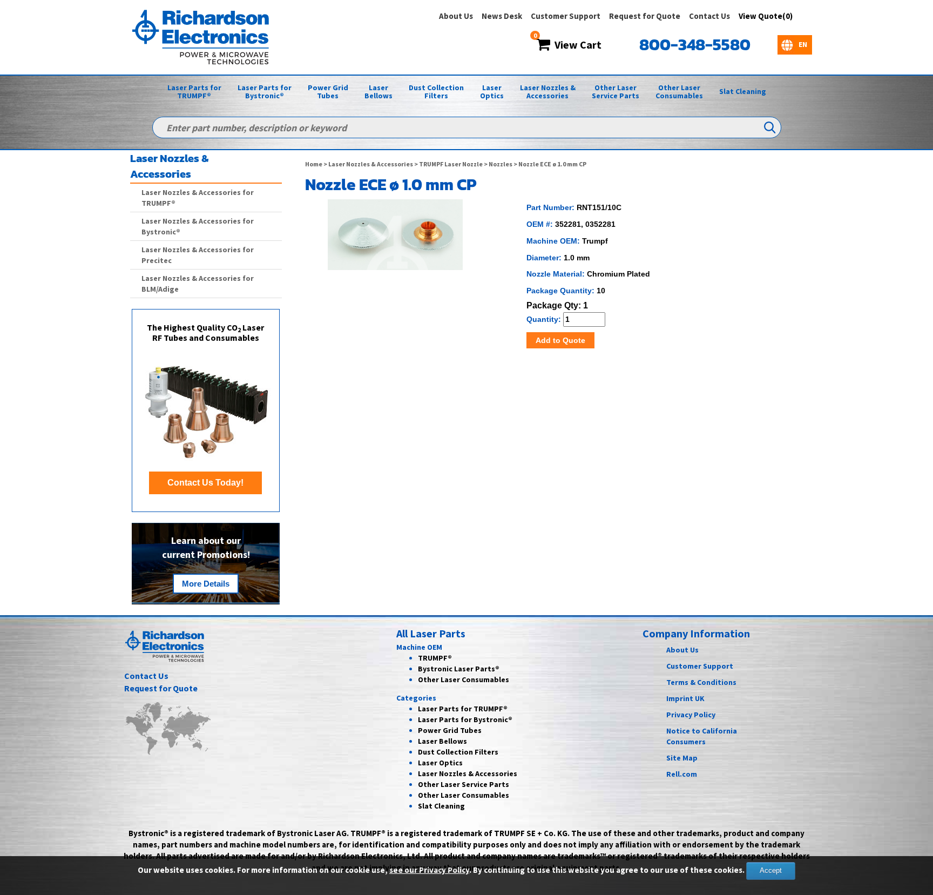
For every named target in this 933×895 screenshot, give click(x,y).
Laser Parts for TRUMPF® (194, 91)
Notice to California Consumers (701, 736)
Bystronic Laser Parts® (458, 669)
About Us (456, 16)
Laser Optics (492, 91)
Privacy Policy (690, 714)
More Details (205, 583)
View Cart (575, 44)
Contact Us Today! (205, 482)
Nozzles (500, 164)
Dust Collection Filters (436, 91)
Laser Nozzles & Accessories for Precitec (197, 255)
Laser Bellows (378, 91)
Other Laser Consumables (679, 91)
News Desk (502, 16)
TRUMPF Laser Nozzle (451, 164)
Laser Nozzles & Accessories (548, 91)
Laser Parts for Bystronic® (265, 91)
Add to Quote (560, 340)
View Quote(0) (766, 16)
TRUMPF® (435, 658)
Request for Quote (644, 16)
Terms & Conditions (701, 682)
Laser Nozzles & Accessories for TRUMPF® (197, 197)
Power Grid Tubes (328, 91)
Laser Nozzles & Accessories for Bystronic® (197, 226)
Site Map (682, 758)
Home (313, 164)
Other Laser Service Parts (615, 91)
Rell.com (681, 774)
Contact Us (709, 16)
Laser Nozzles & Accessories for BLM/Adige (197, 283)
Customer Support (565, 16)
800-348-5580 (695, 44)
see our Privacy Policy (429, 870)
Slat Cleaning (742, 91)
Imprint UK (685, 698)
